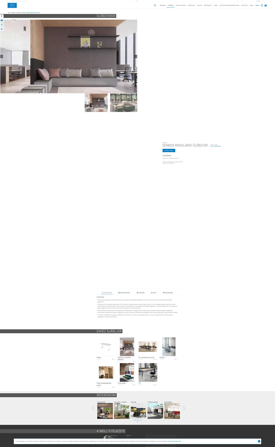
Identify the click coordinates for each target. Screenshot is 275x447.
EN (138, 1)
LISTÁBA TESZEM (168, 150)
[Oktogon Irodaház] (138, 411)
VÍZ (127, 438)
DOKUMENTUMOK (125, 293)
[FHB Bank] (155, 411)
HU (136, 1)
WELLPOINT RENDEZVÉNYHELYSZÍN (229, 5)
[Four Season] (122, 411)
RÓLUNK (199, 5)
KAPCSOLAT (244, 5)
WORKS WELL (191, 5)
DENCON (24, 12)
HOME (9, 12)
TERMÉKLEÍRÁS (107, 293)
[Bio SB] (105, 411)
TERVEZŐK (141, 293)
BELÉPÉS (258, 1)
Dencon (99, 359)
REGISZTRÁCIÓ (264, 1)
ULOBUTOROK (19, 12)
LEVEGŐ (128, 435)
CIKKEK (215, 5)
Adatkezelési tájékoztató (174, 441)
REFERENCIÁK (207, 5)
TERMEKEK (13, 12)
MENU (251, 5)
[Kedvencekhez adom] (113, 347)
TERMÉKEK (171, 5)
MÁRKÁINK (163, 5)
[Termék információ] (110, 347)
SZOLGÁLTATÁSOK (181, 5)
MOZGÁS (128, 445)
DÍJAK (154, 293)
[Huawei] (172, 411)
